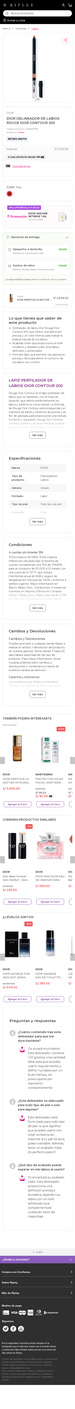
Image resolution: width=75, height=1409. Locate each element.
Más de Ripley (10, 1293)
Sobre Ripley (10, 1282)
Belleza (6, 28)
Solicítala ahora (21, 166)
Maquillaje (21, 28)
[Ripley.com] (21, 5)
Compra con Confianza (16, 1272)
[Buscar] (7, 13)
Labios (35, 28)
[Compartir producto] (65, 40)
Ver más (37, 435)
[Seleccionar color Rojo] (9, 194)
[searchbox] (41, 13)
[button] (70, 5)
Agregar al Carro (17, 804)
